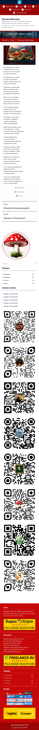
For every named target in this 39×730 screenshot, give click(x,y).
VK (35, 6)
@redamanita (18, 641)
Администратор (9, 6)
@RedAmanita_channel (21, 647)
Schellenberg (20, 192)
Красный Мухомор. (11, 19)
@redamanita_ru (19, 639)
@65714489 (17, 643)
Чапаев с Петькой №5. (11, 303)
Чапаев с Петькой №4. (11, 306)
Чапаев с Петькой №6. (11, 300)
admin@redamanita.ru (21, 12)
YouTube (20, 6)
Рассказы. (7, 277)
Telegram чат (27, 9)
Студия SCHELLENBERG (19, 727)
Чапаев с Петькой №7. (11, 297)
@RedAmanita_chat (18, 649)
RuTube (29, 6)
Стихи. (21, 196)
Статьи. (6, 280)
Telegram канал (16, 9)
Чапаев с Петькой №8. (11, 294)
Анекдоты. (7, 274)
